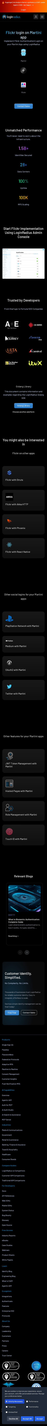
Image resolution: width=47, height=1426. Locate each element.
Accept (40, 1418)
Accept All (27, 1418)
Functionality (33, 1407)
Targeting (12, 1407)
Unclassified (12, 1412)
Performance (33, 1401)
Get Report (27, 5)
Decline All (13, 1418)
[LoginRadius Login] (36, 16)
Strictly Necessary (15, 1401)
